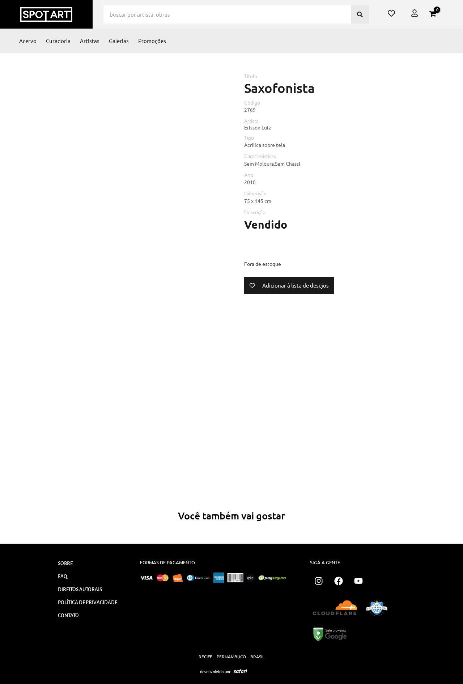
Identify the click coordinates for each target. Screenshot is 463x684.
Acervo (28, 40)
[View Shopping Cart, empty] (432, 13)
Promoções (152, 40)
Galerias (119, 40)
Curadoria (58, 40)
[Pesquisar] (360, 14)
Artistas (89, 40)
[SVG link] (240, 671)
